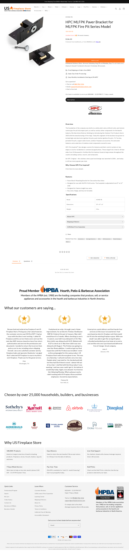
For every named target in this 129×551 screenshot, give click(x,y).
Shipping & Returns (40, 499)
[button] (37, 7)
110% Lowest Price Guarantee (44, 493)
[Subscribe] (78, 525)
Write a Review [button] (110, 258)
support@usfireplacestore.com (81, 86)
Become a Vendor (9, 509)
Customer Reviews (40, 490)
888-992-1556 (79, 84)
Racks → (68, 241)
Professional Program (10, 490)
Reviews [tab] (15, 261)
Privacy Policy (39, 506)
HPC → (99, 238)
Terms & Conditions (41, 509)
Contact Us (7, 503)
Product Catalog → (117, 238)
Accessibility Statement (42, 515)
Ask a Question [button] (94, 258)
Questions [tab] (27, 261)
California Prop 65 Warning (43, 512)
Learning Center (39, 496)
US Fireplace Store (66, 540)
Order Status (8, 499)
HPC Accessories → (107, 238)
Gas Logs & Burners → (91, 238)
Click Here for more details (74, 169)
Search (6, 493)
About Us (37, 503)
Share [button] (69, 234)
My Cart (6, 496)
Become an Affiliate (10, 506)
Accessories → (81, 238)
